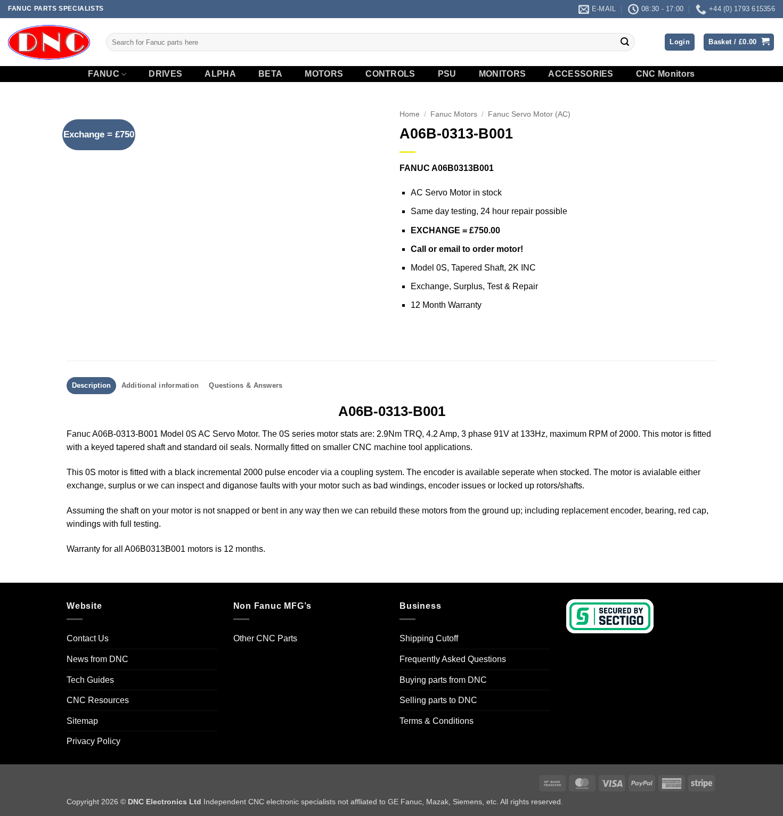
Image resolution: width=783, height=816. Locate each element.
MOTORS (324, 74)
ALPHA (220, 74)
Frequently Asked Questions (452, 659)
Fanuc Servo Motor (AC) (529, 114)
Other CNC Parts (265, 638)
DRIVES (165, 74)
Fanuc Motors (453, 114)
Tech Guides (90, 679)
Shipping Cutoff (428, 638)
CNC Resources (98, 700)
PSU (447, 74)
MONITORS (502, 74)
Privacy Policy (93, 741)
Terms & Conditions (436, 720)
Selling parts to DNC (438, 700)
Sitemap (82, 720)
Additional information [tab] (160, 385)
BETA (270, 74)
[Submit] (625, 42)
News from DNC (97, 659)
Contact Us (88, 638)
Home (409, 114)
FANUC (103, 73)
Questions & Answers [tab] (245, 385)
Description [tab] (91, 385)
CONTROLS (390, 74)
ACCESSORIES (581, 74)
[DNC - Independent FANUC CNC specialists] (49, 42)
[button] (680, 42)
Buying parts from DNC (443, 679)
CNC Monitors (665, 74)
